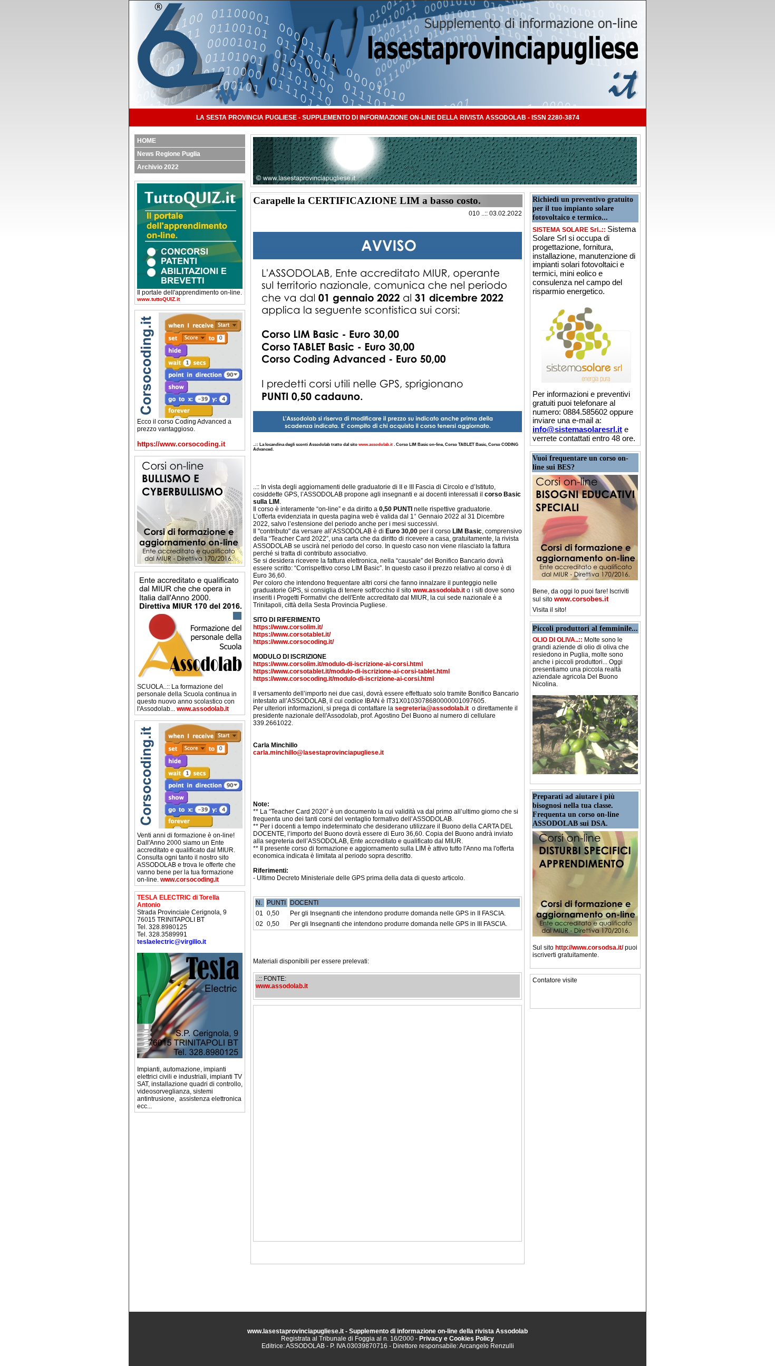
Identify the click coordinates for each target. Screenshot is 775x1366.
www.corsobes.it (581, 599)
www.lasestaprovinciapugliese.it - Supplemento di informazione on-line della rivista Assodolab (387, 1331)
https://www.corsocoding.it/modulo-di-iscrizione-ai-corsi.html (343, 678)
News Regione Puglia (168, 154)
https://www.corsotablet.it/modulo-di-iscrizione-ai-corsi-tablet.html (351, 671)
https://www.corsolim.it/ (288, 627)
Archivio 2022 (158, 167)
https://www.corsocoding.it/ (293, 642)
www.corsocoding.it (189, 879)
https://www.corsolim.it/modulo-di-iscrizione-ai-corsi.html (338, 664)
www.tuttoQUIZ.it (158, 299)
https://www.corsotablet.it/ (292, 634)
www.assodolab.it (203, 709)
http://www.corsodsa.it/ (589, 947)
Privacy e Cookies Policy (456, 1338)
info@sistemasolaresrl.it (577, 429)
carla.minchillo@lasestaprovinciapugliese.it (318, 752)
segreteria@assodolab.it (432, 708)
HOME (146, 140)
